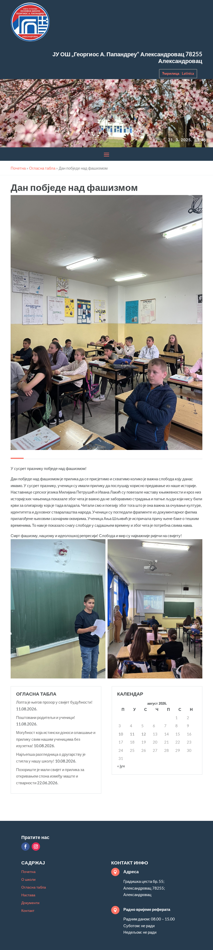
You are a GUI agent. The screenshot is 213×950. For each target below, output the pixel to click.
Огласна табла (33, 887)
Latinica (188, 73)
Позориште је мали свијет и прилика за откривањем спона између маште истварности (50, 776)
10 (120, 734)
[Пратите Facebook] (25, 846)
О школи (28, 880)
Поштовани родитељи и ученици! (45, 717)
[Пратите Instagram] (36, 846)
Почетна (28, 872)
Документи (30, 903)
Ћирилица (170, 73)
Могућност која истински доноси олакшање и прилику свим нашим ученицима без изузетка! (55, 739)
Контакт (27, 911)
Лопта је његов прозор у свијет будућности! (54, 702)
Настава (28, 895)
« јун (121, 766)
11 (132, 734)
